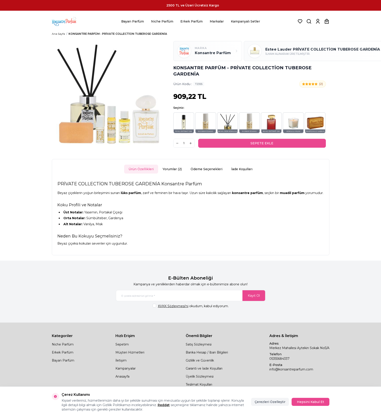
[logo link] (69, 21)
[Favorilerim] (300, 21)
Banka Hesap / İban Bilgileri (207, 352)
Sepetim (122, 344)
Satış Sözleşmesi (199, 344)
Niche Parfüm (162, 21)
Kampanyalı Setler (245, 21)
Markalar (217, 21)
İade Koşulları (241, 169)
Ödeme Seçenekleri (206, 169)
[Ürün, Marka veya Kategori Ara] (309, 21)
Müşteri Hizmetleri (129, 352)
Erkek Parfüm (191, 21)
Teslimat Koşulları (199, 384)
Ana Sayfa (58, 33)
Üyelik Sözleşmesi (200, 376)
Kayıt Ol (254, 296)
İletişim (121, 360)
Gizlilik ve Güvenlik (200, 360)
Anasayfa (122, 376)
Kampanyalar (125, 368)
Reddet (164, 405)
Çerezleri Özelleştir (270, 402)
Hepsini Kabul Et (310, 402)
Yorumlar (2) (172, 169)
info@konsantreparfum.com (291, 369)
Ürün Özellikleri (141, 169)
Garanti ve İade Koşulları (204, 368)
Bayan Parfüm (132, 21)
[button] (183, 122)
